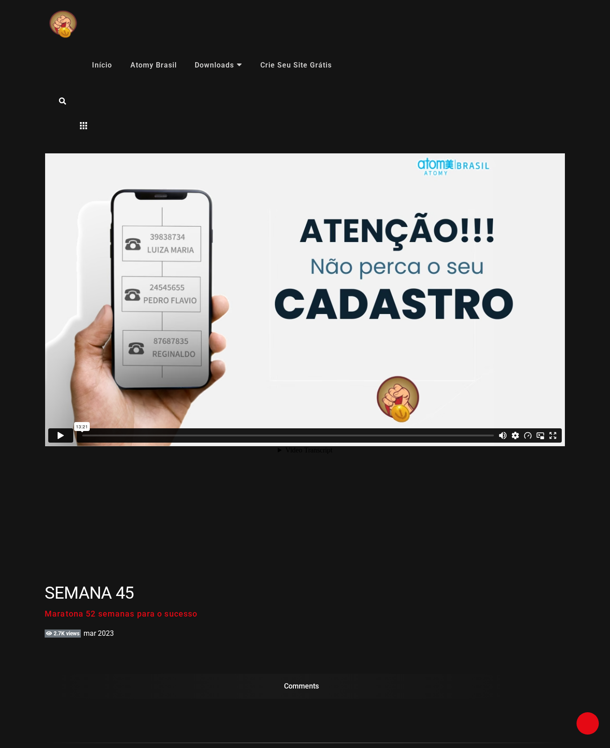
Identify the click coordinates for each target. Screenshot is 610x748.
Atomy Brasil (153, 65)
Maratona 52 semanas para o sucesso (121, 613)
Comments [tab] (301, 686)
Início (102, 65)
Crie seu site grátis (296, 65)
